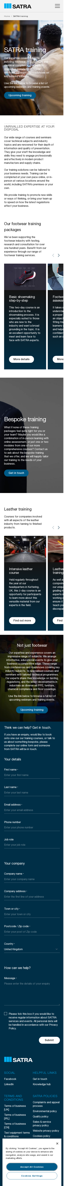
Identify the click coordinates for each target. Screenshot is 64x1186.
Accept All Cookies (32, 1167)
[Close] (57, 1143)
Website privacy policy (46, 1130)
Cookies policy (41, 1135)
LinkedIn (9, 1084)
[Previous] (53, 255)
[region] (31, 1162)
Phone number (12, 822)
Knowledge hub (42, 1084)
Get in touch (16, 472)
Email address (13, 804)
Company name (14, 873)
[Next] (59, 255)
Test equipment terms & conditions (17, 1134)
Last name (11, 787)
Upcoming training (20, 95)
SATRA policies (45, 1096)
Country (9, 943)
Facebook (10, 1078)
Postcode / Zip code (17, 926)
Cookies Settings (32, 1175)
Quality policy (40, 1116)
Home (7, 16)
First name (11, 769)
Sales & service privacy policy (42, 1123)
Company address (15, 891)
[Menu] (57, 5)
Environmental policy (45, 1111)
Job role (9, 839)
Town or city (12, 908)
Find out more (22, 620)
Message (10, 978)
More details (21, 359)
